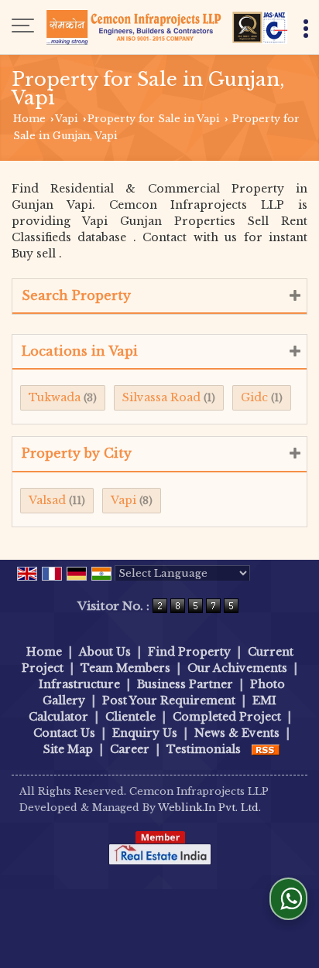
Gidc (254, 397)
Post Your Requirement (168, 700)
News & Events (237, 733)
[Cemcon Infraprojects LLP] (167, 27)
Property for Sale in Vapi (153, 118)
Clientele (130, 717)
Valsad (47, 500)
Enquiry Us (144, 733)
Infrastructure (79, 684)
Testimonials (203, 749)
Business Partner (185, 684)
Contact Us (64, 733)
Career (129, 749)
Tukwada (55, 397)
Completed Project (227, 717)
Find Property (189, 652)
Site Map (68, 749)
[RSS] (266, 749)
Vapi (66, 118)
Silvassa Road (161, 397)
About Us (105, 652)
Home (29, 118)
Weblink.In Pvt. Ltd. (209, 807)
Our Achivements (237, 668)
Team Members (125, 668)
